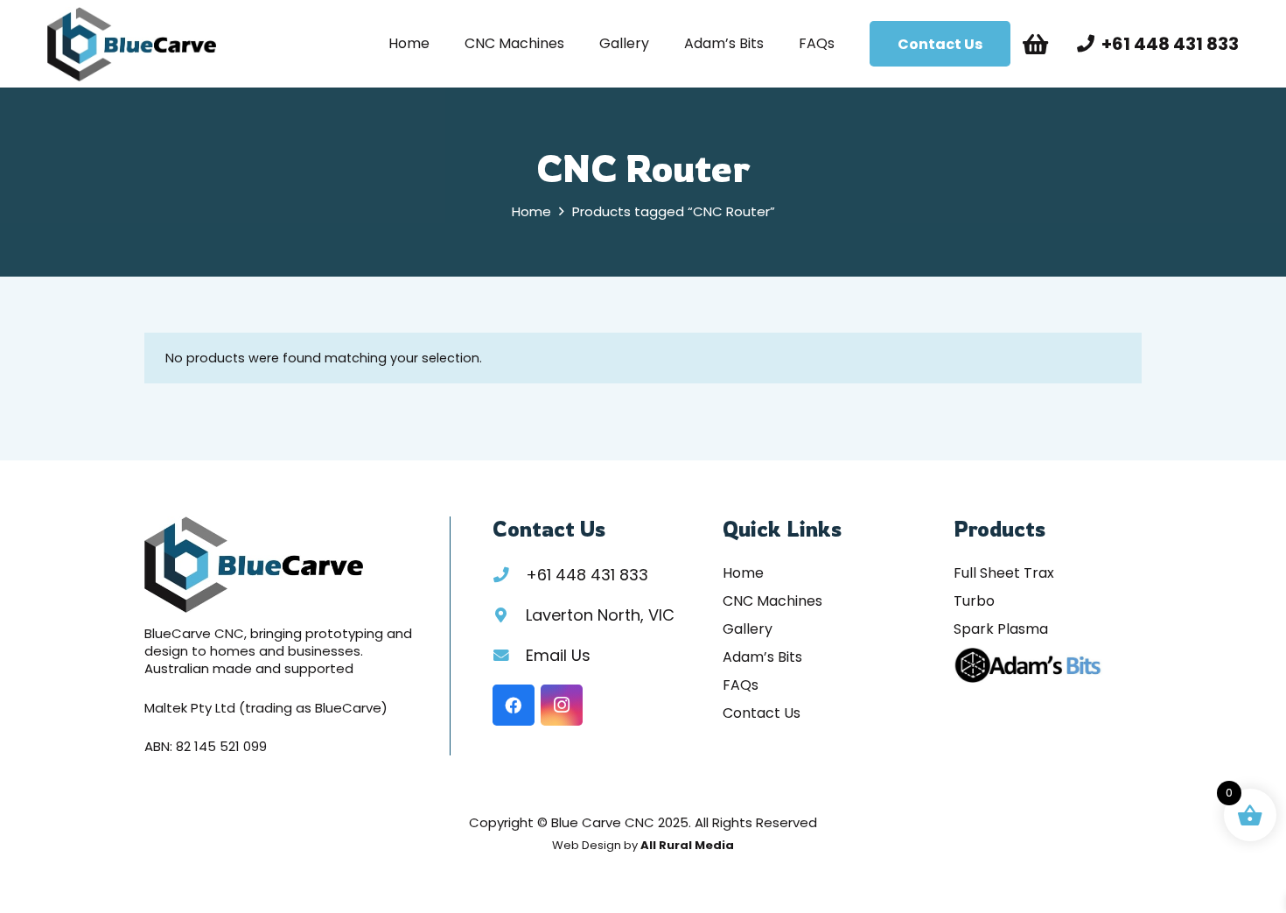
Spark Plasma (1001, 629)
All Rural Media (687, 845)
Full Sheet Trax (1004, 573)
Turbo (974, 601)
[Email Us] (509, 655)
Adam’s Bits (762, 657)
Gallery (747, 629)
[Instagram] (562, 706)
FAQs (740, 685)
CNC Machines (772, 601)
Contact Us (761, 713)
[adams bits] (1028, 665)
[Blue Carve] (131, 44)
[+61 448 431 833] (509, 575)
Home (531, 211)
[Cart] (1035, 44)
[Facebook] (514, 706)
